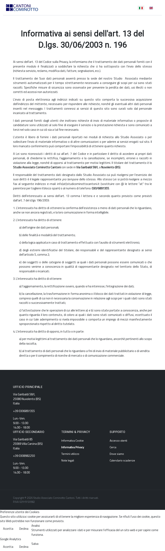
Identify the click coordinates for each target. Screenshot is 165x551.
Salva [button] (34, 544)
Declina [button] (23, 528)
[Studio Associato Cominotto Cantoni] (22, 7)
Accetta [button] (8, 528)
